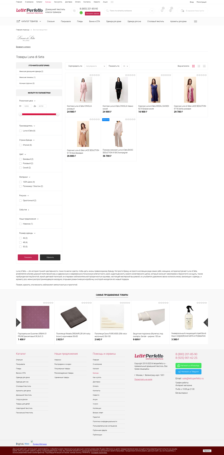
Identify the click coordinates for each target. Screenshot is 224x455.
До (35, 106)
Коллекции (97, 408)
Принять (207, 451)
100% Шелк (29, 182)
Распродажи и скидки (62, 364)
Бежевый (28, 159)
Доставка (68, 2)
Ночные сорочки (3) (26, 83)
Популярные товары (62, 369)
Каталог (39, 2)
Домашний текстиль (24, 395)
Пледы (18, 369)
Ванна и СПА (21, 373)
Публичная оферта (100, 430)
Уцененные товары (61, 377)
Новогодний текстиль (24, 408)
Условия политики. (99, 452)
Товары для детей (23, 404)
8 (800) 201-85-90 (89, 8)
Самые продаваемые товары (112, 294)
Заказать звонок (92, 14)
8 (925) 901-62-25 (186, 357)
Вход (192, 2)
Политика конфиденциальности (105, 421)
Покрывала (20, 364)
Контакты (87, 2)
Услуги (95, 404)
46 (25, 238)
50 (25, 247)
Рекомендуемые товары (64, 373)
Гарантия (96, 417)
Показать (28, 257)
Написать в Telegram (190, 372)
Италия (27, 145)
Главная (19, 2)
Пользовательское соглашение (105, 426)
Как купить (58, 2)
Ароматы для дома (23, 391)
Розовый (28, 163)
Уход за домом (22, 399)
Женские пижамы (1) (27, 77)
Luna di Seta (29, 131)
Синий (27, 168)
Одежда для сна (22, 382)
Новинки (57, 360)
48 (25, 242)
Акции (105, 2)
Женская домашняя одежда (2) (31, 71)
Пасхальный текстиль (24, 413)
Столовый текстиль (23, 386)
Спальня (19, 360)
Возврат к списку (23, 47)
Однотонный (29, 200)
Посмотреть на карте (143, 379)
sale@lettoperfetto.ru (193, 378)
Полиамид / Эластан (33, 186)
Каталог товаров (30, 21)
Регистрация (201, 2)
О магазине (29, 2)
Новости (97, 2)
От (20, 106)
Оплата (77, 2)
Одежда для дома (23, 377)
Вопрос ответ (98, 413)
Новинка (28, 224)
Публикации (97, 435)
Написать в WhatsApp (190, 365)
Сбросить (50, 257)
